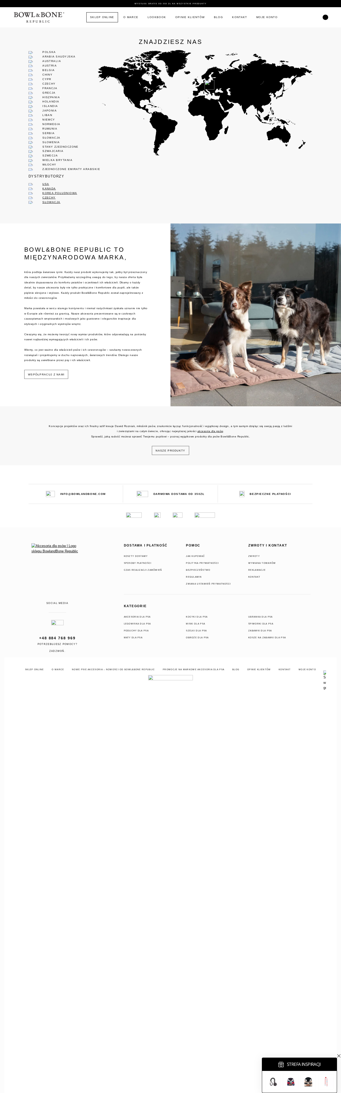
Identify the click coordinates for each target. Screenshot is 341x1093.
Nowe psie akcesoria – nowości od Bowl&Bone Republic (113, 669)
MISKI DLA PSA (195, 623)
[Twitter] (65, 597)
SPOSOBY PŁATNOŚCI (138, 563)
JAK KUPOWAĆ (195, 556)
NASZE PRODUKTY (170, 450)
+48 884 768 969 (57, 638)
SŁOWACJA (51, 202)
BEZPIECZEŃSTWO (198, 570)
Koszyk (300, 17)
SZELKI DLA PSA (196, 630)
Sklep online (102, 17)
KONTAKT (254, 577)
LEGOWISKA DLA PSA (137, 623)
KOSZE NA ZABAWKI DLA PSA (267, 637)
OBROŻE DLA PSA (197, 637)
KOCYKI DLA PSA (197, 616)
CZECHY (49, 197)
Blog (218, 17)
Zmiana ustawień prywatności (208, 583)
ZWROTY (254, 556)
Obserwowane (313, 17)
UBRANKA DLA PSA (260, 616)
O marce (130, 17)
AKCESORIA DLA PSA (137, 616)
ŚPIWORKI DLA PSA (260, 623)
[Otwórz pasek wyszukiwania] (325, 17)
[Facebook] (49, 597)
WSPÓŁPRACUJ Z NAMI (46, 374)
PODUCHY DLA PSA (136, 630)
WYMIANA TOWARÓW (262, 563)
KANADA (49, 188)
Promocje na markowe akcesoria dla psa (193, 669)
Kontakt (239, 17)
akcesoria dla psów (210, 431)
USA (45, 184)
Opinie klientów (190, 17)
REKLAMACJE (257, 570)
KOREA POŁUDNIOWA (59, 193)
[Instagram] (57, 597)
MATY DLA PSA (133, 637)
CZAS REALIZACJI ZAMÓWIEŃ (143, 570)
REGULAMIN (194, 577)
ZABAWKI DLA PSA (260, 630)
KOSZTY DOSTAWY (136, 556)
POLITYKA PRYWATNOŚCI (202, 563)
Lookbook (157, 17)
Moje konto (267, 17)
